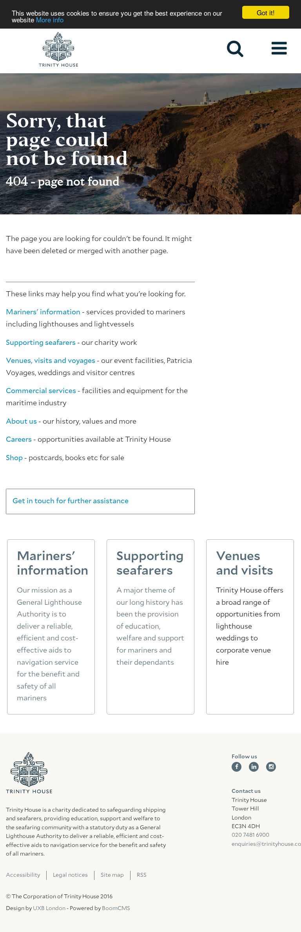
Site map (112, 875)
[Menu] (279, 48)
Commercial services (41, 391)
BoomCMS (116, 908)
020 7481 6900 (250, 835)
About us (21, 421)
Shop (14, 458)
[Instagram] (271, 767)
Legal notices (70, 875)
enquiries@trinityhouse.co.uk (263, 844)
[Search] (235, 48)
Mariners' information (43, 312)
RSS (142, 875)
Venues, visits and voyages (50, 360)
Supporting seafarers (41, 342)
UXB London (49, 908)
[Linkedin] (254, 767)
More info (49, 19)
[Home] (58, 49)
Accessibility (23, 875)
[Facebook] (236, 767)
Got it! (266, 12)
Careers (19, 439)
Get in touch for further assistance (71, 501)
